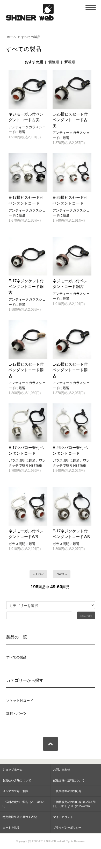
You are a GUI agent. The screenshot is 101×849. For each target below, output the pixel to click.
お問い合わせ (61, 769)
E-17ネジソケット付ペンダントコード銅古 (26, 287)
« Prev (38, 574)
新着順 (69, 62)
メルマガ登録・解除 (15, 791)
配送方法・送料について (68, 780)
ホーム (11, 37)
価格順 (53, 62)
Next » (61, 574)
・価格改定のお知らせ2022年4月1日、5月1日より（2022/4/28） (75, 804)
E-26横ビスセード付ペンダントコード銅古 (70, 370)
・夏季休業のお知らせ (67, 791)
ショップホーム (13, 769)
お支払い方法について (17, 780)
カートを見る (11, 827)
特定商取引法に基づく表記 (20, 816)
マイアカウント (63, 816)
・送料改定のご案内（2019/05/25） (23, 804)
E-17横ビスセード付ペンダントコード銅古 (26, 370)
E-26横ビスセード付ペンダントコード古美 (70, 120)
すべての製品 (30, 37)
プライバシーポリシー (67, 827)
